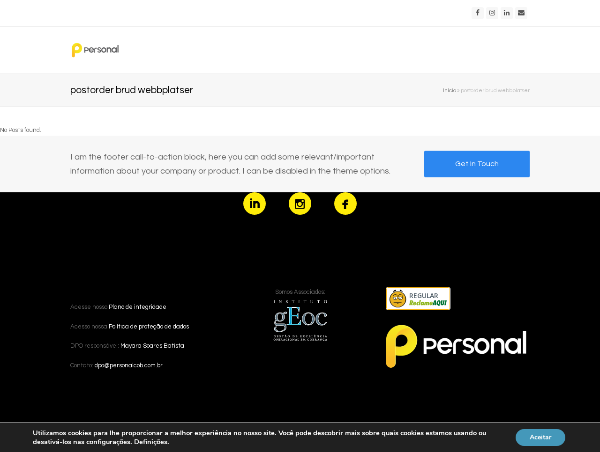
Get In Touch (477, 164)
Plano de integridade (137, 307)
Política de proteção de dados (149, 326)
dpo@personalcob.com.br (129, 365)
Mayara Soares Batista (152, 346)
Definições (150, 441)
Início (449, 90)
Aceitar (540, 437)
